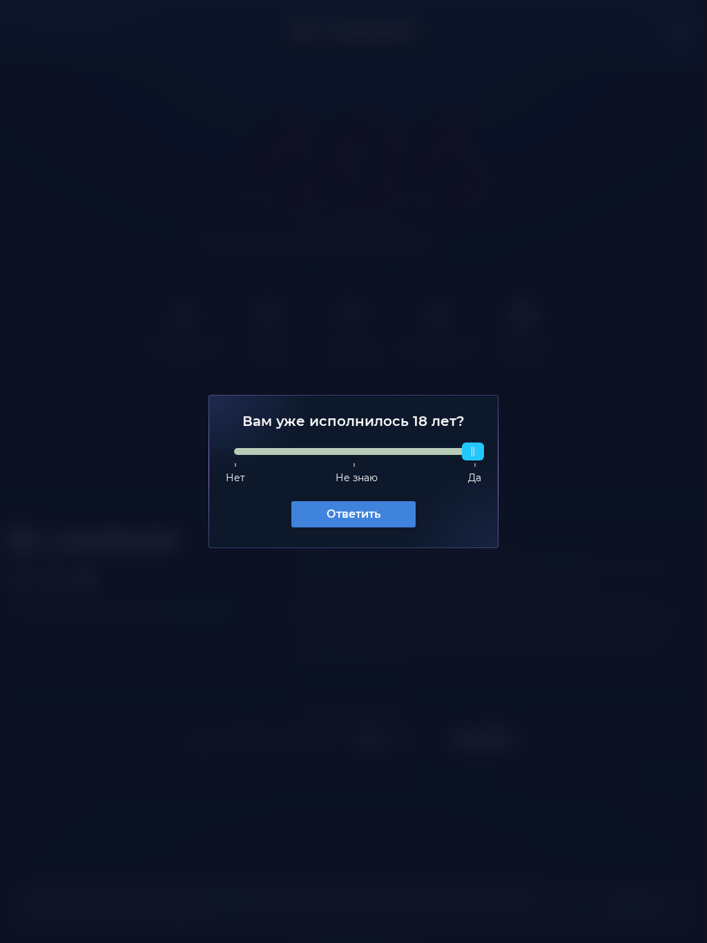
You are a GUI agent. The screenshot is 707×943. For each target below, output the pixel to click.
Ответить (349, 514)
